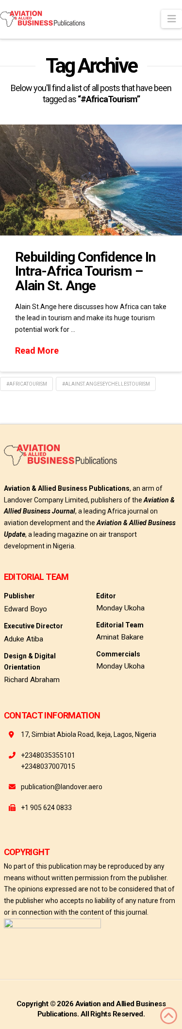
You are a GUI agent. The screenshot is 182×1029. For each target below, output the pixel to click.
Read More (37, 350)
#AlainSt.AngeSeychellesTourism (106, 384)
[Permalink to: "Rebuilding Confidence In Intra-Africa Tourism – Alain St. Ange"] (91, 180)
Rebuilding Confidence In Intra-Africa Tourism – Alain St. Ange (85, 271)
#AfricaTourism (26, 384)
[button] (171, 19)
